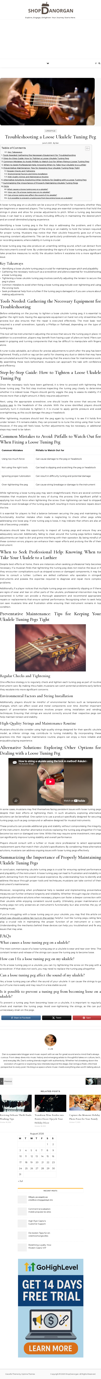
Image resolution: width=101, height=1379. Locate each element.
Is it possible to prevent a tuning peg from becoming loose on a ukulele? (40, 198)
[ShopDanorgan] (50, 8)
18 (26, 1162)
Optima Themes (28, 1374)
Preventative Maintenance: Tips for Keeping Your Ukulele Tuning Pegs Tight (41, 168)
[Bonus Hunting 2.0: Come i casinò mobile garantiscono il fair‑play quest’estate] (6, 1081)
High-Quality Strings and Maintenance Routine (28, 177)
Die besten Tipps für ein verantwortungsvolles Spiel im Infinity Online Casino (39, 1235)
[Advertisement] (50, 39)
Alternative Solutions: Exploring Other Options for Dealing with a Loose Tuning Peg (44, 180)
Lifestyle (50, 131)
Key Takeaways (15, 152)
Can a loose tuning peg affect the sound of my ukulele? (32, 195)
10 (20, 1156)
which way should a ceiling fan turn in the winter (27, 918)
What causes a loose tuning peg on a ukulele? (27, 189)
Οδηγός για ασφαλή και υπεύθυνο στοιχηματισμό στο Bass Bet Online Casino (40, 1199)
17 (20, 1162)
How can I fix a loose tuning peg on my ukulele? (29, 192)
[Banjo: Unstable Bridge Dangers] (95, 1081)
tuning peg (6, 405)
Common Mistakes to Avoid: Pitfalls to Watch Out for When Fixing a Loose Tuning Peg (46, 161)
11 (26, 1156)
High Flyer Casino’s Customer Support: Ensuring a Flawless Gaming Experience (37, 1223)
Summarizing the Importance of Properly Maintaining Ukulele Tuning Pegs (40, 183)
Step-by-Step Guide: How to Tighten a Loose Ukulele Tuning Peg (36, 158)
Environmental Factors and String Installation (27, 174)
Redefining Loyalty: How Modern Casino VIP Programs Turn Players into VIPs (39, 1247)
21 (43, 1162)
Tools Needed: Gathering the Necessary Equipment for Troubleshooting (39, 155)
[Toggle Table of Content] (86, 148)
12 (32, 1156)
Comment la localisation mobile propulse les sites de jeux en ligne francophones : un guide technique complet (39, 1211)
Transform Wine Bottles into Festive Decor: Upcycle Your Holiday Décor (49, 1119)
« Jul (20, 1181)
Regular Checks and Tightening (21, 171)
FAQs (6, 186)
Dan (57, 143)
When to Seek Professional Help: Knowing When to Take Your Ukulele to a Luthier (45, 165)
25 (26, 1168)
